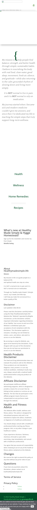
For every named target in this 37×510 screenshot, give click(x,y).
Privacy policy (5, 509)
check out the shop (18, 226)
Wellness (18, 185)
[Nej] (10, 509)
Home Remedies (19, 196)
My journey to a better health (17, 130)
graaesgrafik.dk (27, 499)
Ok (32, 506)
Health (19, 174)
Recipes (18, 207)
